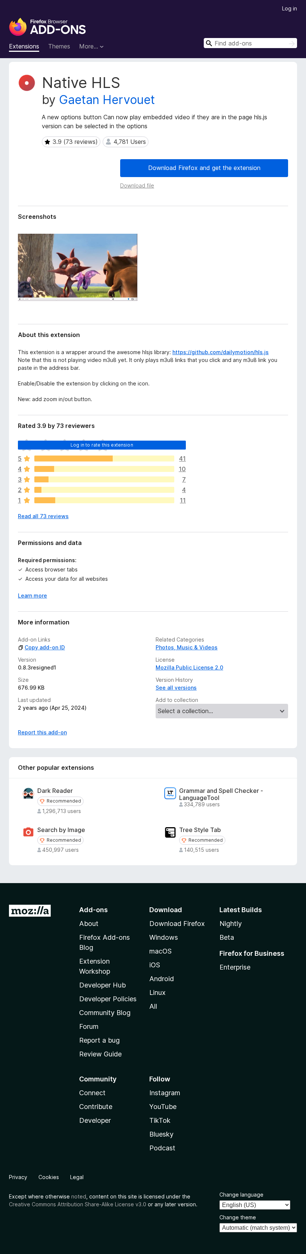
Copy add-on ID (45, 647)
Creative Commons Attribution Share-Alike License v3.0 (77, 1204)
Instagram (164, 1093)
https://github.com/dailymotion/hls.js (220, 352)
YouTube (163, 1106)
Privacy (18, 1177)
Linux (157, 992)
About (89, 923)
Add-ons (93, 910)
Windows (163, 937)
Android (161, 979)
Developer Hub (102, 985)
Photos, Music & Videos (187, 647)
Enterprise (234, 967)
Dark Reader (55, 790)
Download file (137, 185)
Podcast (162, 1148)
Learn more (32, 595)
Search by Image (61, 830)
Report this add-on (42, 732)
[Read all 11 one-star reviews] (104, 500)
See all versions (176, 687)
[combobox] (250, 43)
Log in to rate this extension (102, 445)
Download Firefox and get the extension (204, 167)
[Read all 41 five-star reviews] (104, 458)
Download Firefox (177, 923)
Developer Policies (108, 999)
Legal (77, 1177)
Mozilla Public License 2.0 (189, 667)
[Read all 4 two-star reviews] (104, 490)
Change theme (237, 1217)
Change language (241, 1194)
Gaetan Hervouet (107, 99)
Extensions (24, 46)
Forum (89, 1026)
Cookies (48, 1177)
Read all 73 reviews (43, 516)
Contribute (95, 1106)
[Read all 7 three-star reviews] (104, 479)
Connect (92, 1093)
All (153, 1006)
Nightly (230, 923)
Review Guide (100, 1054)
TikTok (160, 1120)
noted (78, 1196)
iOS (154, 965)
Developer (95, 1120)
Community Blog (105, 1013)
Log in (289, 8)
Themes (59, 46)
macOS (160, 951)
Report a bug (99, 1040)
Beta (226, 937)
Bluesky (161, 1134)
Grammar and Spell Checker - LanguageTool (221, 794)
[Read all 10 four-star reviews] (104, 469)
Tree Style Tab (200, 830)
